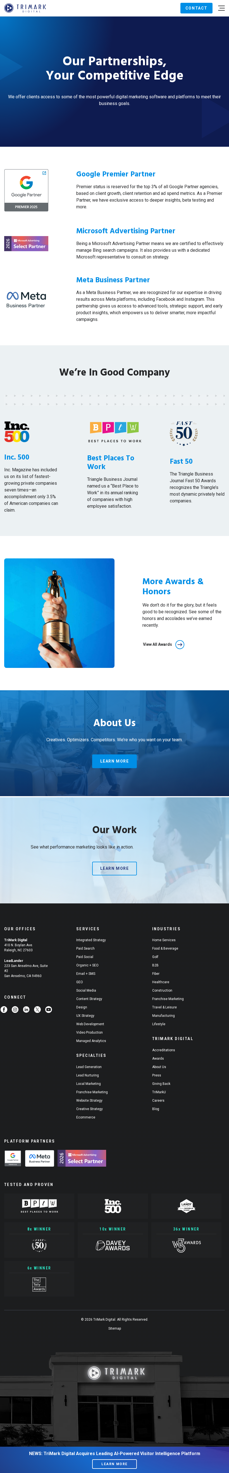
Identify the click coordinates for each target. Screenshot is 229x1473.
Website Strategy (89, 1101)
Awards (158, 1059)
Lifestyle (158, 1024)
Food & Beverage (165, 948)
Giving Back (161, 1084)
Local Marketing (88, 1084)
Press (156, 1075)
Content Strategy (89, 999)
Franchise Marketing (92, 1092)
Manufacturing (163, 1016)
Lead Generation (89, 1067)
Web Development (90, 1024)
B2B (155, 965)
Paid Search (85, 948)
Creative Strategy (89, 1109)
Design (81, 1007)
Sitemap (114, 1328)
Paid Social (84, 957)
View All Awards (157, 644)
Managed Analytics (91, 1041)
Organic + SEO (87, 965)
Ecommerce (85, 1117)
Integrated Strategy (91, 940)
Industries (166, 928)
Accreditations (163, 1050)
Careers (158, 1101)
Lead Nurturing (87, 1075)
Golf (155, 957)
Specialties (91, 1055)
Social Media (86, 990)
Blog (155, 1109)
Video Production (89, 1032)
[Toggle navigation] (221, 8)
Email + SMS (85, 974)
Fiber (155, 974)
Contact (196, 8)
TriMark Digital (173, 1038)
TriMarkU (159, 1092)
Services (88, 928)
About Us (159, 1067)
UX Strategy (85, 1016)
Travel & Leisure (164, 1007)
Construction (162, 990)
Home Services (164, 940)
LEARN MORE (114, 1464)
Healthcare (160, 982)
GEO (79, 982)
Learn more (114, 761)
